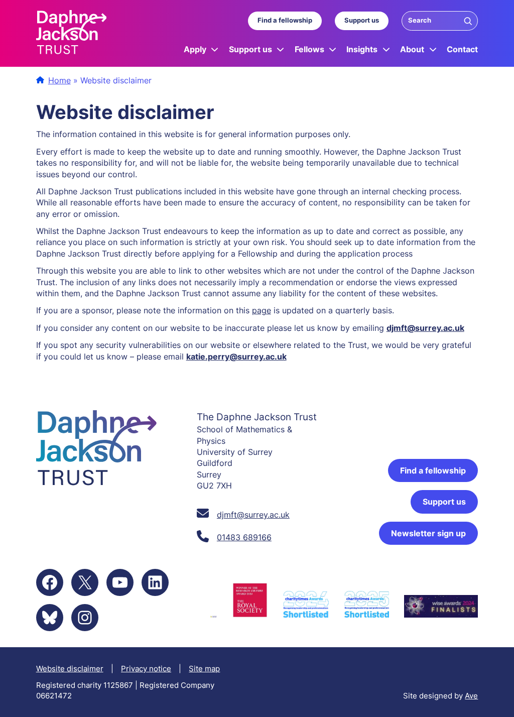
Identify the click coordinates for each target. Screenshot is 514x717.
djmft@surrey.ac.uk (425, 328)
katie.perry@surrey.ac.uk (236, 356)
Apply (195, 49)
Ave (471, 695)
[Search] (467, 21)
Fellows (309, 49)
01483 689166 (244, 537)
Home (59, 80)
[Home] (71, 33)
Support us (361, 20)
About (412, 49)
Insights (361, 49)
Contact (462, 49)
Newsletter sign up (428, 533)
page (261, 310)
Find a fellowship (285, 20)
